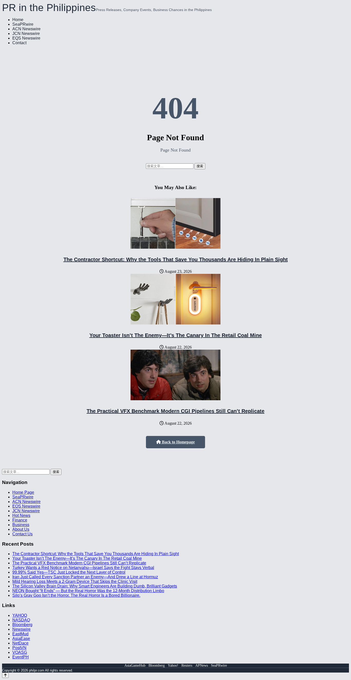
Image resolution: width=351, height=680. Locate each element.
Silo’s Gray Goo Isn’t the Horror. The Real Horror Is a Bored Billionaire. (76, 595)
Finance (19, 520)
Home (17, 19)
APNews (201, 665)
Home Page (23, 492)
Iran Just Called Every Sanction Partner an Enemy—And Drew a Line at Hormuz (85, 577)
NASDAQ (21, 620)
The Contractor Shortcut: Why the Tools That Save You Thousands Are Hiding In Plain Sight (175, 259)
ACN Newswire (26, 29)
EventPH (20, 657)
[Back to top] (5, 675)
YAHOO (19, 615)
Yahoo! (173, 665)
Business (20, 525)
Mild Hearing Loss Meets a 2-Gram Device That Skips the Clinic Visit (74, 581)
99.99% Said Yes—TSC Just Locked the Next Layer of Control (68, 572)
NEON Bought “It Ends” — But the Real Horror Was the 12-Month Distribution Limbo (88, 591)
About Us (20, 529)
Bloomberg (22, 624)
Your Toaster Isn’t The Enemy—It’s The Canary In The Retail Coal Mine (175, 335)
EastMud (20, 634)
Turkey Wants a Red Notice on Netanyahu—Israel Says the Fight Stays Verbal (83, 567)
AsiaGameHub (134, 665)
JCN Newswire (26, 33)
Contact (19, 43)
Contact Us (22, 534)
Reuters (186, 665)
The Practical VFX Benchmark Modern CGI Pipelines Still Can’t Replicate (175, 411)
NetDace (20, 643)
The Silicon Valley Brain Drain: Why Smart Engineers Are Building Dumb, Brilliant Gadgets (94, 586)
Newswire (21, 629)
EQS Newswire (26, 38)
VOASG (19, 652)
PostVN (19, 648)
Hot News (21, 515)
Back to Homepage (178, 442)
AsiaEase (21, 638)
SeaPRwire (22, 24)
